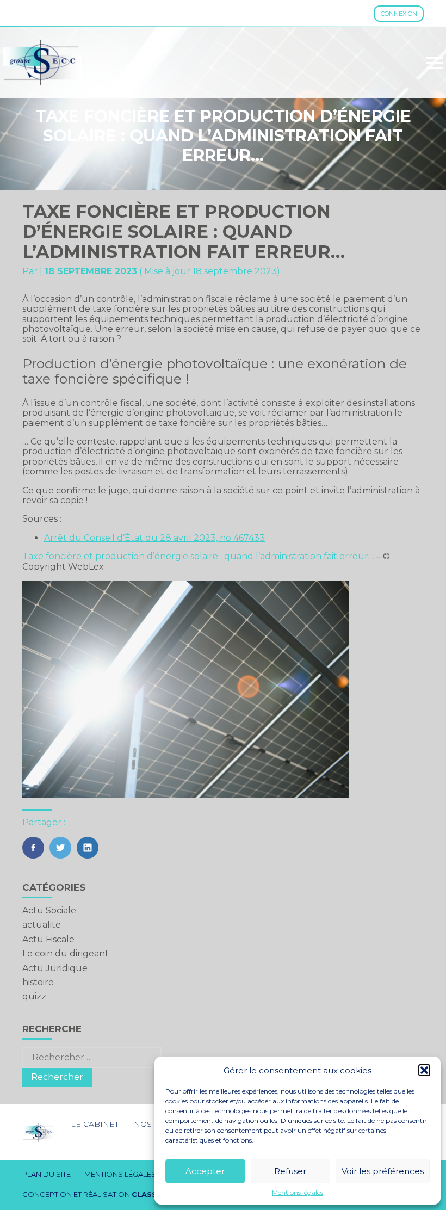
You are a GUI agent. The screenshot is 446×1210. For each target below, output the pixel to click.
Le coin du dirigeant (65, 953)
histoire (38, 982)
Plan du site (46, 1174)
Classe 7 (150, 1194)
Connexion (399, 13)
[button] (424, 1070)
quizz (34, 996)
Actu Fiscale (48, 939)
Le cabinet (95, 1124)
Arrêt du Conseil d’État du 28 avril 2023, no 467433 (154, 538)
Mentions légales (297, 1192)
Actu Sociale (49, 910)
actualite (41, 924)
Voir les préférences (383, 1171)
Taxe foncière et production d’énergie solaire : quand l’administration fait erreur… (198, 556)
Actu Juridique (55, 968)
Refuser (290, 1171)
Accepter (205, 1171)
